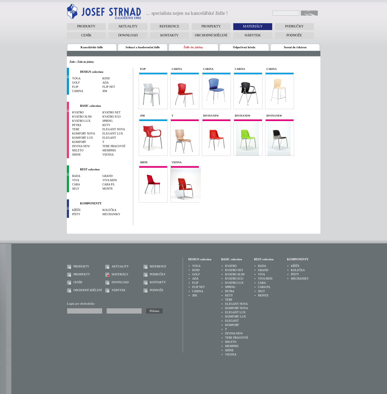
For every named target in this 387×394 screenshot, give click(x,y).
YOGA (76, 78)
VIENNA (108, 154)
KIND (106, 78)
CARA (76, 184)
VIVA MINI (109, 180)
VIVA (75, 180)
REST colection (90, 169)
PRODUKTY (81, 266)
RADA (76, 176)
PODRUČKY (158, 274)
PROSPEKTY (81, 274)
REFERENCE (158, 266)
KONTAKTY (158, 282)
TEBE (76, 129)
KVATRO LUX (81, 120)
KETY (106, 125)
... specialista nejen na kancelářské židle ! (187, 13)
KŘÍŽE (76, 210)
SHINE (76, 154)
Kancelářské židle (92, 47)
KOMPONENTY (91, 203)
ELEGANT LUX (112, 133)
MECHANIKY (111, 214)
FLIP (75, 86)
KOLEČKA (109, 210)
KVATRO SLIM (82, 116)
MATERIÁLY (120, 274)
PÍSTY (76, 214)
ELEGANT (109, 137)
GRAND (107, 176)
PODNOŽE (156, 290)
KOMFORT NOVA (83, 133)
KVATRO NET (111, 112)
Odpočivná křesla (244, 47)
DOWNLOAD (120, 282)
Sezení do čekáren (295, 47)
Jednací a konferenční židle (142, 47)
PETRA (76, 125)
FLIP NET (108, 86)
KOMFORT (79, 142)
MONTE (107, 188)
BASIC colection (90, 105)
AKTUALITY (120, 266)
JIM (104, 91)
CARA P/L (108, 184)
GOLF (76, 82)
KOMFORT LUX (82, 137)
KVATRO (78, 112)
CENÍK (77, 282)
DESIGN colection (91, 71)
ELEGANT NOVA (113, 129)
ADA (105, 82)
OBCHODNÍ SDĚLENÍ (87, 290)
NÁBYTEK (119, 290)
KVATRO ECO (111, 116)
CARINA (77, 91)
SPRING (107, 120)
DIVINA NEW (81, 146)
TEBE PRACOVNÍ (113, 146)
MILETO (77, 150)
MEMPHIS (109, 150)
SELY (75, 188)
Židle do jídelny (193, 47)
